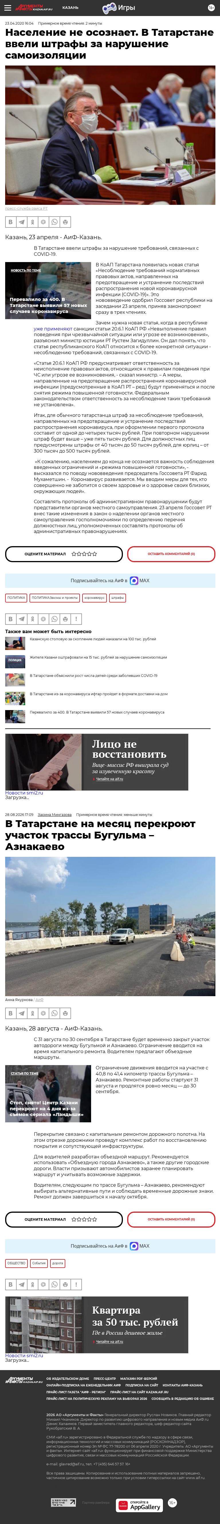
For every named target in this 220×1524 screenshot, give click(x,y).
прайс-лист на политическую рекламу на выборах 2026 (96, 1399)
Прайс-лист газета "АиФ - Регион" (76, 1392)
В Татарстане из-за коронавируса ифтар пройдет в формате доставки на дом (99, 694)
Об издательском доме (67, 1379)
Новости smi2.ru (24, 793)
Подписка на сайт (141, 1385)
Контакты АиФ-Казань (183, 1385)
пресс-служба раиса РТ (26, 208)
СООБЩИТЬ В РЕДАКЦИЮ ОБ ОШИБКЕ (183, 1399)
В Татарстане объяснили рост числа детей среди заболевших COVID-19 (93, 675)
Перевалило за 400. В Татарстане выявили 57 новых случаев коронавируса (97, 712)
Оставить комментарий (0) (171, 554)
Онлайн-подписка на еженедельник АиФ (83, 1385)
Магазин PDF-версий (138, 1379)
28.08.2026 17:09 (19, 814)
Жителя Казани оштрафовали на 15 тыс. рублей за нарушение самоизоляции (98, 657)
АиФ (40, 1000)
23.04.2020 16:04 (19, 23)
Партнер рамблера (95, 1502)
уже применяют (54, 329)
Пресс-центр (105, 1379)
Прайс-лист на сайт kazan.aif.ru (139, 1392)
